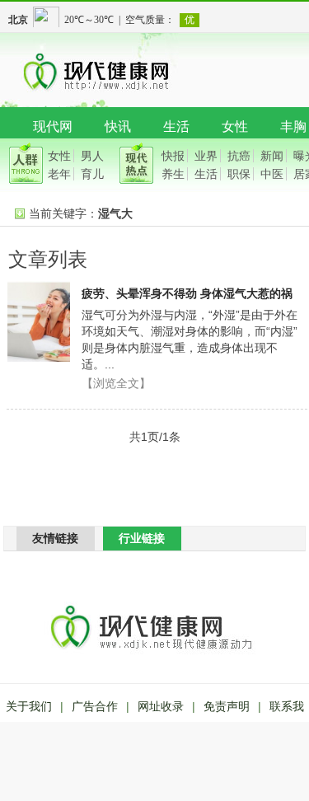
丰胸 (293, 126)
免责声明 (227, 706)
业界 (206, 155)
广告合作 (95, 706)
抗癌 (238, 155)
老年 (59, 173)
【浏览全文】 (116, 383)
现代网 (53, 126)
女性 (235, 126)
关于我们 (29, 706)
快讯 (118, 126)
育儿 (92, 173)
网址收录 (161, 706)
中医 (271, 173)
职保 (238, 173)
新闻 (271, 155)
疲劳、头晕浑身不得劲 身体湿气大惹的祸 (187, 293)
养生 (173, 173)
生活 (176, 126)
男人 (92, 155)
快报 (173, 155)
